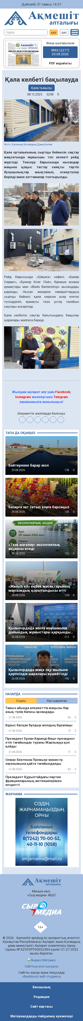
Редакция (41, 997)
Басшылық (42, 987)
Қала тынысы (41, 88)
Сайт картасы (41, 1006)
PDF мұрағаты (60, 63)
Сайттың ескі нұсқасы (41, 966)
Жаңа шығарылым (60, 48)
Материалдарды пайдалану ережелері (41, 1016)
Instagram (23, 397)
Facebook (62, 392)
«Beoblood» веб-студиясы (41, 976)
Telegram (60, 397)
